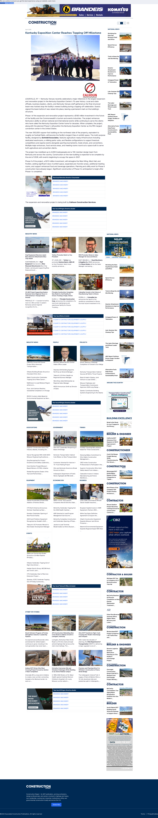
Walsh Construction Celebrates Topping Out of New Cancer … (37, 378)
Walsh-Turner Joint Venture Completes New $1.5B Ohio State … (64, 501)
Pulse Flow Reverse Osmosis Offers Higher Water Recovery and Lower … (113, 618)
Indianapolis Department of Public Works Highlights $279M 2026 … (64, 475)
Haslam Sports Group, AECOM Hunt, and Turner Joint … (38, 569)
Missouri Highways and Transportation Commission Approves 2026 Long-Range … (90, 385)
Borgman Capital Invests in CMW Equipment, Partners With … (90, 509)
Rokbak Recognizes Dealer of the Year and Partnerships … (37, 473)
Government (58, 427)
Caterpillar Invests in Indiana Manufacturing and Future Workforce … (89, 476)
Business (83, 480)
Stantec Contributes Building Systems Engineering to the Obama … (91, 393)
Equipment (31, 480)
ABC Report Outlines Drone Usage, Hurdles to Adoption (112, 358)
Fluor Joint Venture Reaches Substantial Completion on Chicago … (38, 391)
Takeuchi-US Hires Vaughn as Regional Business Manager (63, 376)
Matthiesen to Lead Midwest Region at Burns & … (38, 384)
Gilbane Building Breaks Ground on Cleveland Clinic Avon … (38, 373)
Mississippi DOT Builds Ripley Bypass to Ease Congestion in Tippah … (112, 475)
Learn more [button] (51, 1)
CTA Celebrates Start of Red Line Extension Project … (37, 575)
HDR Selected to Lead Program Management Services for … (63, 514)
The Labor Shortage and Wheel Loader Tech (111, 345)
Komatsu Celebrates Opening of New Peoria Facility (37, 514)
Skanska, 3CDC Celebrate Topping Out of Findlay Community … (38, 581)
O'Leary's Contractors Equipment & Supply (69, 319)
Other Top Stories (32, 612)
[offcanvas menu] (128, 23)
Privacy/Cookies (153, 814)
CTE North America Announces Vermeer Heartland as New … (37, 509)
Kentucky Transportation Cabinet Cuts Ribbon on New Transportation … (65, 457)
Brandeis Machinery (60, 181)
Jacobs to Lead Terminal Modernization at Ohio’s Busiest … (64, 526)
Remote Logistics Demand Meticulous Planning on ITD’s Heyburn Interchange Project (112, 654)
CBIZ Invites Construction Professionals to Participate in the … (92, 464)
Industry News (31, 234)
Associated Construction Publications (17, 814)
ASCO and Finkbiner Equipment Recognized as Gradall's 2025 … (37, 520)
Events (29, 533)
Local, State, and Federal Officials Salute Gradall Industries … (90, 501)
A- (118, 23)
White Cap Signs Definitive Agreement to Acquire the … (89, 514)
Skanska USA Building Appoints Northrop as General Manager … (63, 371)
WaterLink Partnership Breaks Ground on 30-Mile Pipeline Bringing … (36, 555)
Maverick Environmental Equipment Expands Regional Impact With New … (91, 529)
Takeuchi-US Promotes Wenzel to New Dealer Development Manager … (38, 527)
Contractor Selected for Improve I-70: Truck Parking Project (64, 464)
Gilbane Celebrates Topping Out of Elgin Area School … (38, 564)
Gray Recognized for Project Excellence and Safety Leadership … (38, 461)
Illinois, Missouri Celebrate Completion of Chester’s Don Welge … (91, 364)
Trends (82, 427)
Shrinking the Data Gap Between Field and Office (111, 266)
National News (113, 29)
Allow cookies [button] (9, 3)
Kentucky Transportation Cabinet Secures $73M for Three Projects (91, 373)
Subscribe (56, 804)
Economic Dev (58, 480)
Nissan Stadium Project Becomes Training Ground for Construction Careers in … (113, 508)
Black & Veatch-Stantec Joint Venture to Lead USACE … (89, 378)
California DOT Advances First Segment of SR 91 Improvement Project (112, 442)
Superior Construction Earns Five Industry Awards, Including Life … (37, 448)
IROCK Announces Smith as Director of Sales (65, 387)
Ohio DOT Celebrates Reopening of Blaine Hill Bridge (64, 448)
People (56, 342)
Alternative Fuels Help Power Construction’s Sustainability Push (113, 130)
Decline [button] (2, 3)
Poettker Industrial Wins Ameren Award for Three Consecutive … (90, 449)
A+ (124, 23)
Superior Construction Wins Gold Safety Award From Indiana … (90, 469)
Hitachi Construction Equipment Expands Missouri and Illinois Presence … (90, 521)
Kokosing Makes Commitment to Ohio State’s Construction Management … (90, 457)
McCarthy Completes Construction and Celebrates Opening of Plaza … (64, 520)
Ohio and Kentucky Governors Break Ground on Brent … (65, 469)
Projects (83, 342)
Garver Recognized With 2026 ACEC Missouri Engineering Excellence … (38, 456)
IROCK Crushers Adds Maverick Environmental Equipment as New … (38, 397)
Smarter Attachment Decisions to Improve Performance (112, 72)
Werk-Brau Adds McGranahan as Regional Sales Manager (63, 382)
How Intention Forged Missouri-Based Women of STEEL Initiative (37, 467)
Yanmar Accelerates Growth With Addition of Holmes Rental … (37, 501)
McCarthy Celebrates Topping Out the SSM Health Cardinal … (64, 509)
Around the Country (115, 383)
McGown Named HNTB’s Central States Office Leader (63, 363)
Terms (143, 814)
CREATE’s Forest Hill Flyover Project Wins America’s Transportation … (36, 364)
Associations (32, 427)
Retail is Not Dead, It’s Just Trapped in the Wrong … (113, 424)
